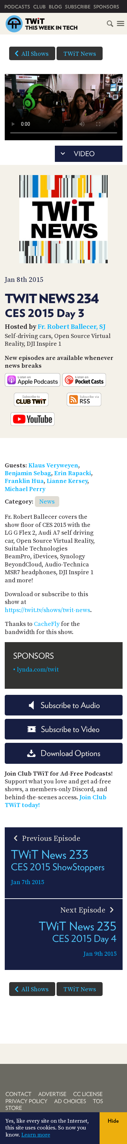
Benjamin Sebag (28, 473)
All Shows (34, 54)
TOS (98, 1101)
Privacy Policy (26, 1101)
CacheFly (47, 624)
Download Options (70, 753)
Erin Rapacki (72, 473)
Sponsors (106, 6)
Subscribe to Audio (70, 705)
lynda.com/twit (38, 670)
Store (13, 1108)
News (47, 502)
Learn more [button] (35, 1134)
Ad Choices (70, 1101)
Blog (55, 6)
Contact (18, 1094)
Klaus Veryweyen (53, 465)
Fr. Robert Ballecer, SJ (72, 327)
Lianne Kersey (67, 481)
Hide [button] (113, 1121)
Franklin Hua (24, 481)
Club (39, 6)
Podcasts (17, 6)
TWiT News (79, 54)
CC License (88, 1094)
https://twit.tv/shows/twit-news (47, 610)
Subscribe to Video (70, 729)
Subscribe (77, 6)
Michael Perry (25, 489)
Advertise (52, 1094)
